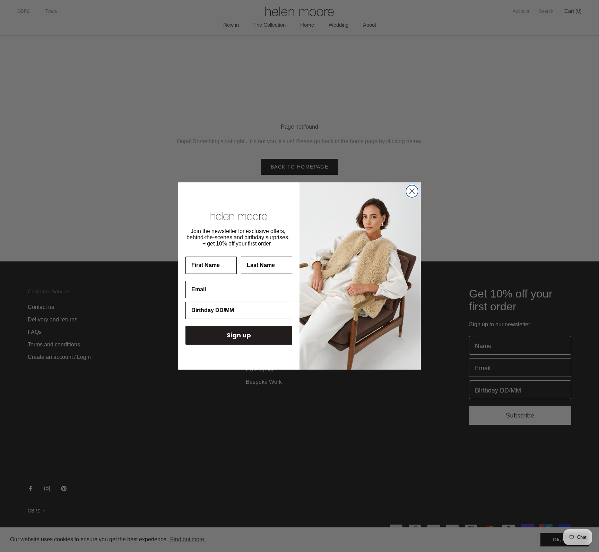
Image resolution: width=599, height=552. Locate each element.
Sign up (239, 335)
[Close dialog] (412, 191)
